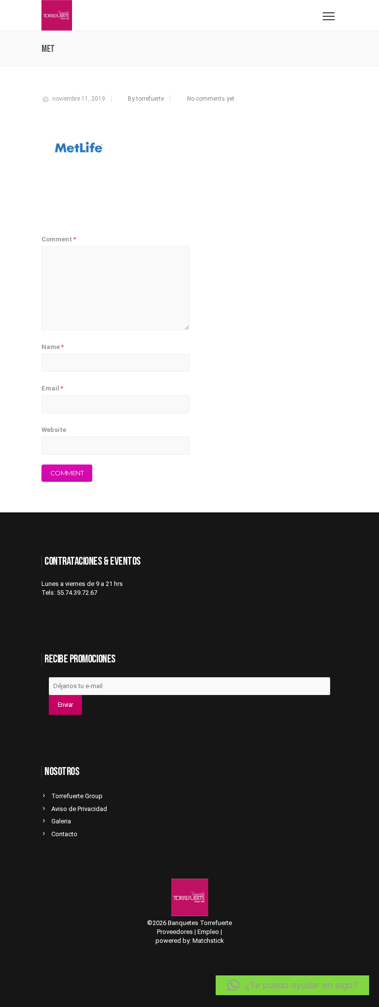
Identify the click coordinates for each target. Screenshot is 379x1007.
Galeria (61, 821)
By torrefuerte (146, 98)
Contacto (64, 834)
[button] (292, 985)
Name (52, 346)
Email (52, 388)
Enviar (65, 704)
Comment (58, 239)
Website (53, 429)
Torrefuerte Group (77, 796)
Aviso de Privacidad (79, 809)
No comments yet (210, 98)
